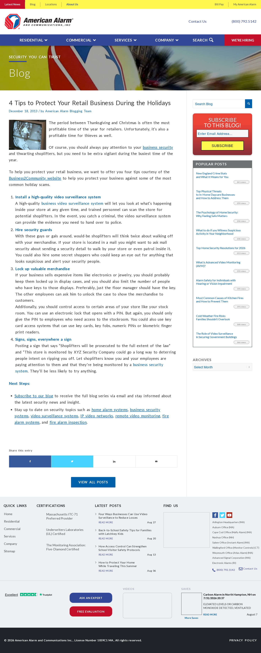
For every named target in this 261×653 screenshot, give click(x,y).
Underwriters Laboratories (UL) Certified (64, 532)
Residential (12, 521)
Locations (51, 4)
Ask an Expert (90, 597)
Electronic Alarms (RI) (224, 562)
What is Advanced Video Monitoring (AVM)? (218, 264)
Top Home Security (220, 248)
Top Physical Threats (215, 194)
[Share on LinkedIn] (114, 461)
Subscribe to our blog (34, 396)
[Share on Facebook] (30, 461)
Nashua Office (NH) (223, 537)
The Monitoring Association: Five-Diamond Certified (66, 547)
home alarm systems (110, 409)
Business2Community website (35, 178)
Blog (33, 4)
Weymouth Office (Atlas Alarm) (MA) (232, 552)
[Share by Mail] (156, 461)
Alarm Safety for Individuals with (216, 281)
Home (8, 514)
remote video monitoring (137, 416)
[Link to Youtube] (229, 515)
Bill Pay (219, 4)
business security (158, 147)
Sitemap (9, 551)
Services (10, 536)
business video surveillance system (72, 203)
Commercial (12, 529)
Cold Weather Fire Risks (213, 317)
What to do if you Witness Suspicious (218, 231)
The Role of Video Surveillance (216, 335)
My (244, 4)
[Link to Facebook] (215, 515)
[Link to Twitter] (222, 515)
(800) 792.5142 (244, 21)
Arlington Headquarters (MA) (228, 522)
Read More (210, 614)
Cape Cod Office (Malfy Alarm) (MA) (232, 532)
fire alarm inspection (68, 422)
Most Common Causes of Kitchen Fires (219, 299)
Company (10, 544)
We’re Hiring (243, 40)
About (72, 4)
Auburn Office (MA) (223, 527)
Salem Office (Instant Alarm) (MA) (231, 542)
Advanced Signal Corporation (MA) (231, 557)
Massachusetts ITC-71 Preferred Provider (62, 516)
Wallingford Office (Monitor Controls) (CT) (235, 547)
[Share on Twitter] (72, 461)
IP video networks (96, 416)
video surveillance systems (54, 416)
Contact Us (197, 21)
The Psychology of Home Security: (217, 214)
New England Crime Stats (212, 175)
